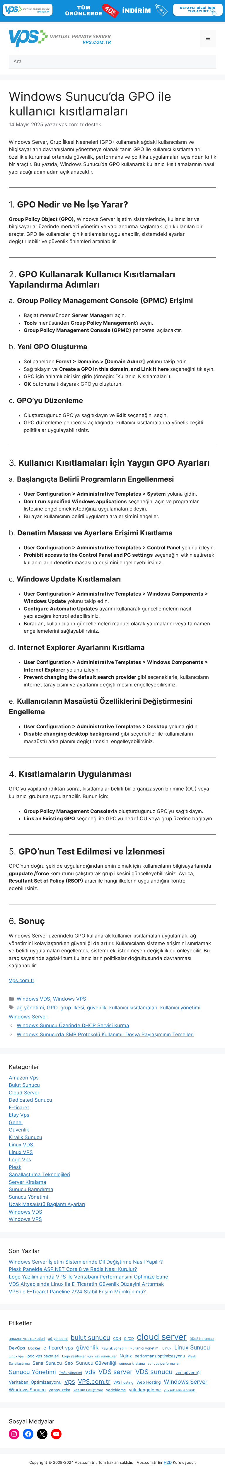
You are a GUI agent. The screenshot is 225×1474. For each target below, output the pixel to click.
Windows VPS (69, 999)
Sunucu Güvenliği (96, 1363)
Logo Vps (20, 1159)
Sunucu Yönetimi (28, 1197)
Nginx (126, 1356)
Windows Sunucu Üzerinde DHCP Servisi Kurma (73, 1025)
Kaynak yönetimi (114, 1348)
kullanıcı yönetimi (180, 1008)
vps (69, 1381)
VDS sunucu (154, 1372)
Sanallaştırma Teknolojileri (39, 1174)
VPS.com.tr (94, 1381)
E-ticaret (19, 1107)
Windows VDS (33, 999)
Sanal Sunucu (47, 1363)
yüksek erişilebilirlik (179, 1390)
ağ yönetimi (30, 1008)
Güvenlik (19, 1130)
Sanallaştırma (19, 1363)
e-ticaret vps (58, 1348)
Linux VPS (21, 1152)
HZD (168, 1462)
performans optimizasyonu (160, 1356)
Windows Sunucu (27, 1389)
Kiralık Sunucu (25, 1137)
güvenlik (96, 1008)
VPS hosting (123, 1382)
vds (90, 1372)
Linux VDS (21, 1145)
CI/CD (129, 1338)
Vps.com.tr (21, 980)
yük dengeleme (145, 1389)
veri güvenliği (187, 1372)
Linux (166, 1348)
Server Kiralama (27, 1182)
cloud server (162, 1337)
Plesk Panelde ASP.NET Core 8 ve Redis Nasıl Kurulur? (73, 1269)
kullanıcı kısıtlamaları (133, 1008)
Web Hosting (149, 1382)
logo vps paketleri (43, 1356)
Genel (16, 1122)
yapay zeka (59, 1390)
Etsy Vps (19, 1115)
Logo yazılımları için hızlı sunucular (89, 1356)
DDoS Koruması (202, 1339)
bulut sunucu (90, 1337)
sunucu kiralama (132, 1363)
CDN (117, 1338)
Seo (69, 1363)
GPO (52, 1008)
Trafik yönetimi (70, 1373)
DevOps (17, 1348)
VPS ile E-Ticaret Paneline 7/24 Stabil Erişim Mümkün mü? (77, 1292)
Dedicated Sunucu (30, 1100)
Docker (34, 1348)
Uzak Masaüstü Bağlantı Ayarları (47, 1204)
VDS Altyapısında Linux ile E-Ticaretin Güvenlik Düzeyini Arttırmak (86, 1284)
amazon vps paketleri (27, 1338)
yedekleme (116, 1390)
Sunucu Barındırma (31, 1189)
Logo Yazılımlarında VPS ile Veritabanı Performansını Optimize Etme (88, 1277)
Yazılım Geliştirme (88, 1390)
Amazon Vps (24, 1078)
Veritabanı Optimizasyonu (35, 1382)
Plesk (15, 1167)
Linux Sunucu (192, 1347)
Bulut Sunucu (24, 1085)
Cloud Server (24, 1093)
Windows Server (28, 1017)
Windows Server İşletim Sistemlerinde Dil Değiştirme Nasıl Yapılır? (86, 1262)
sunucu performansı (163, 1363)
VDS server (115, 1372)
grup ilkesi (72, 1008)
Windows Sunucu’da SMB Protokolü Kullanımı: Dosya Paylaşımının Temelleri (105, 1034)
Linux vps (16, 1356)
